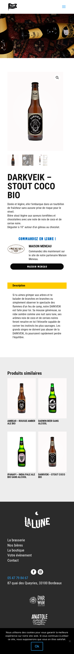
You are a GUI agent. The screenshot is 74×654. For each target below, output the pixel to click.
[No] (69, 641)
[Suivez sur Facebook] (33, 572)
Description (19, 285)
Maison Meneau (37, 266)
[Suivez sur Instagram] (40, 572)
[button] (57, 78)
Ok (37, 646)
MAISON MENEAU (40, 246)
